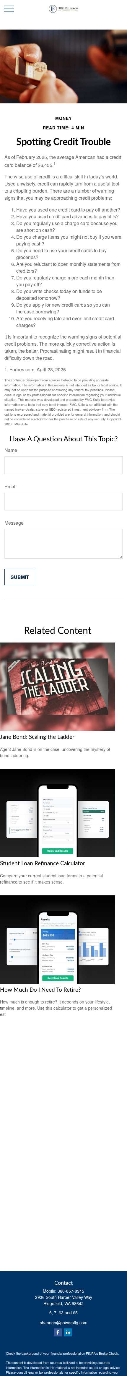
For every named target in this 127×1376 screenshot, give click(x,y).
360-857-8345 (71, 1291)
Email (10, 486)
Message (14, 522)
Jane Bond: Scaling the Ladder (37, 737)
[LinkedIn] (68, 1332)
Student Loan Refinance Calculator (42, 863)
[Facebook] (58, 1332)
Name (10, 450)
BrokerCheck (108, 1353)
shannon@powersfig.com (63, 1322)
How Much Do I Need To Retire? (40, 990)
